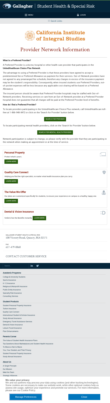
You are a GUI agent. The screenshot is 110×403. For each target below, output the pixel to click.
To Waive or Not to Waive (12, 347)
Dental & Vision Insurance (13, 325)
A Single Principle (9, 366)
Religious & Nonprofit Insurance (15, 287)
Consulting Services (10, 296)
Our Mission (7, 369)
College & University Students (14, 277)
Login (83, 15)
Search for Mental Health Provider (55, 132)
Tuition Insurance (9, 309)
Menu (30, 15)
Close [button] (84, 397)
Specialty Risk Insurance (12, 293)
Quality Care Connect (11, 312)
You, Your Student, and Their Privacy (17, 350)
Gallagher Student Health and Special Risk (49, 6)
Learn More (11, 161)
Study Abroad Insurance (12, 318)
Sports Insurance (9, 280)
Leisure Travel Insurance (12, 328)
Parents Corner (9, 336)
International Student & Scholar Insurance (19, 315)
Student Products (11, 302)
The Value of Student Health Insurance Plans (20, 340)
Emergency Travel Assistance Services (17, 322)
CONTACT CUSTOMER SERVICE (26, 256)
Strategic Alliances (10, 376)
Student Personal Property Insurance (17, 305)
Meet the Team (8, 372)
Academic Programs (12, 273)
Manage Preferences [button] (25, 397)
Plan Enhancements (10, 331)
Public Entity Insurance (12, 290)
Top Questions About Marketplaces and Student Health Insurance (28, 344)
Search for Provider (55, 119)
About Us (7, 362)
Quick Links (56, 21)
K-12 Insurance (9, 283)
